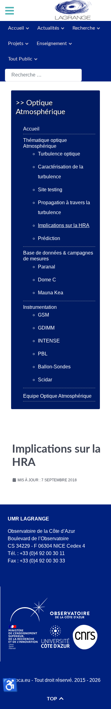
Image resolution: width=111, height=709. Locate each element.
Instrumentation (40, 307)
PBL (42, 353)
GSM (43, 314)
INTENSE (49, 340)
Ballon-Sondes (54, 366)
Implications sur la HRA (63, 225)
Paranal (46, 266)
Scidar (45, 379)
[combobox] (43, 75)
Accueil (31, 128)
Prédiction (49, 238)
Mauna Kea (50, 292)
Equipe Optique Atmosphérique (57, 396)
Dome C (47, 279)
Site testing (50, 189)
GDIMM (46, 327)
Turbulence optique (59, 153)
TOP (52, 698)
